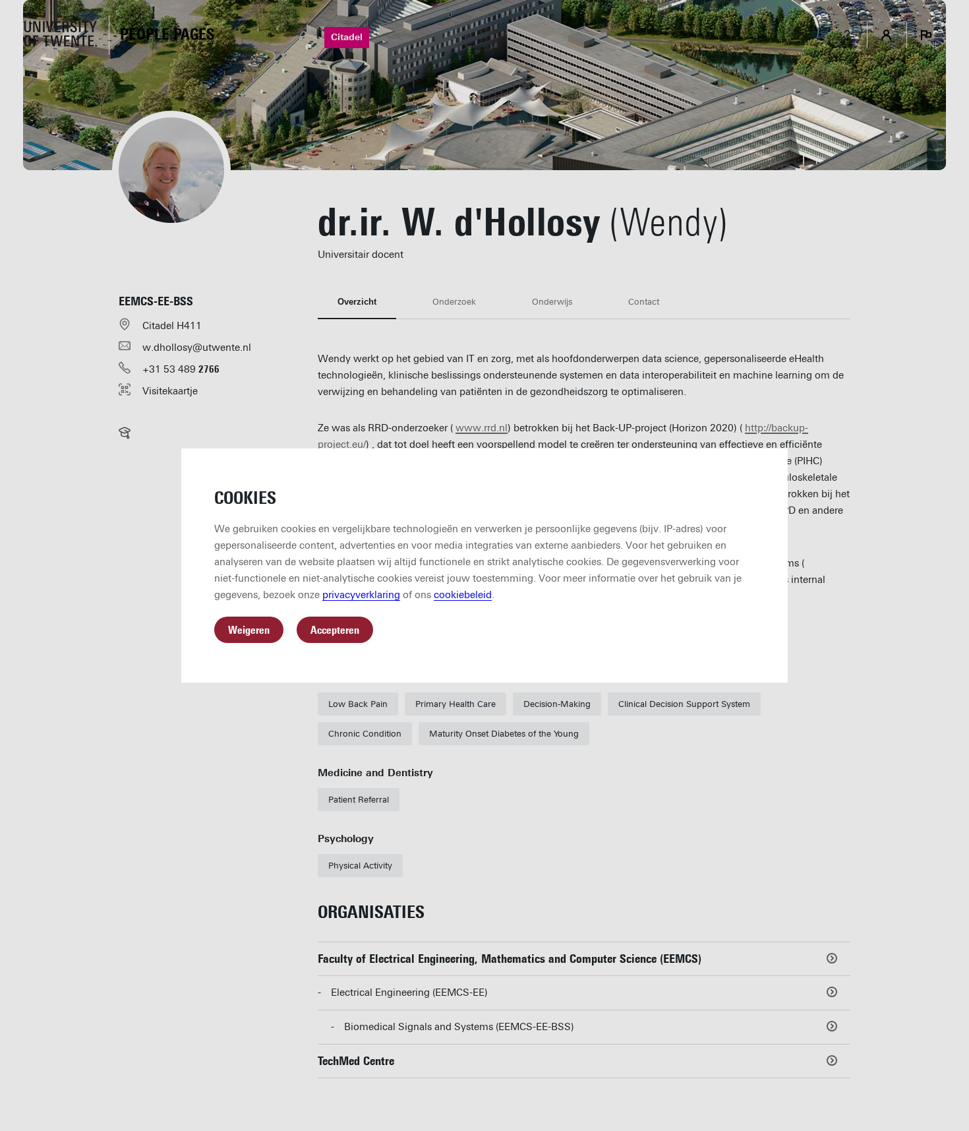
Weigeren (249, 630)
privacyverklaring (361, 595)
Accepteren (334, 630)
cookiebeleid (463, 595)
